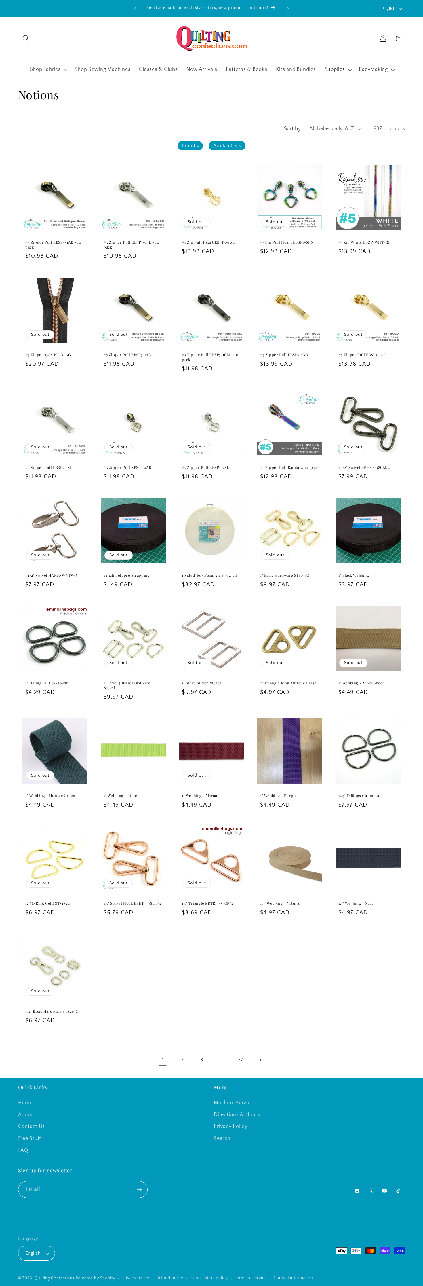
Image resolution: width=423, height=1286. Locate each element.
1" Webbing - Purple (278, 795)
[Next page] (260, 1060)
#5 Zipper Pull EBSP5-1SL (48, 467)
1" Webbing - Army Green (361, 683)
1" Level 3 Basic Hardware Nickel (127, 685)
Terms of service (250, 1278)
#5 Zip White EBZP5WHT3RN (364, 242)
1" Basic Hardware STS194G (284, 575)
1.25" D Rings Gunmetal (359, 795)
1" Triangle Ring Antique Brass (288, 683)
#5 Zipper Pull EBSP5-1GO (284, 354)
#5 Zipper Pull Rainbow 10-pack (289, 467)
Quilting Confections (55, 1278)
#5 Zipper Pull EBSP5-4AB (127, 467)
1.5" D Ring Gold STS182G (47, 903)
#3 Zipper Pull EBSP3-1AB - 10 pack (53, 244)
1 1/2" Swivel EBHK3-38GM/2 (364, 467)
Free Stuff (29, 1138)
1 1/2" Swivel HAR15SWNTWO (51, 575)
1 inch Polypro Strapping (127, 575)
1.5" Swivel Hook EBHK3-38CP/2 (132, 903)
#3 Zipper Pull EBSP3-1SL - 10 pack (131, 244)
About (25, 1115)
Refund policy (170, 1278)
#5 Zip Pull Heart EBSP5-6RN (286, 242)
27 (240, 1060)
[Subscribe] (139, 1189)
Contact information (293, 1278)
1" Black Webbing (353, 575)
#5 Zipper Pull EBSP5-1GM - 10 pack (210, 357)
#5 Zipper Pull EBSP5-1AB (127, 354)
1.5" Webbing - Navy (356, 903)
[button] (26, 38)
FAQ (23, 1150)
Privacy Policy (230, 1126)
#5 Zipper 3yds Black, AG (48, 354)
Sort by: (293, 129)
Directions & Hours (237, 1115)
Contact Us (31, 1126)
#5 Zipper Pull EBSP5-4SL (205, 467)
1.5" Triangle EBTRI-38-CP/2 (207, 903)
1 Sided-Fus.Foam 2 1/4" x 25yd (209, 575)
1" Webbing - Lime (120, 795)
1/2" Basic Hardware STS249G (51, 1011)
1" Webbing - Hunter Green (50, 795)
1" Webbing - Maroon (201, 795)
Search (222, 1138)
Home (25, 1103)
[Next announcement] (288, 9)
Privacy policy (135, 1278)
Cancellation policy (209, 1278)
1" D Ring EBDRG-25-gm (47, 683)
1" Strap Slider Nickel (201, 683)
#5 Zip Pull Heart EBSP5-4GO (208, 242)
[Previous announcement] (135, 9)
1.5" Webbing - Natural (280, 903)
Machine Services (235, 1103)
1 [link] (163, 1060)
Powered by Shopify (95, 1278)
